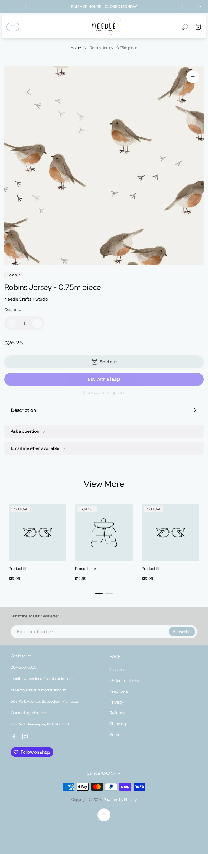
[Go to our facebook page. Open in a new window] (14, 736)
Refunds (117, 713)
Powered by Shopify (120, 799)
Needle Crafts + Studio (26, 299)
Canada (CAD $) (101, 773)
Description (23, 410)
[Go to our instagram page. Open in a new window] (25, 736)
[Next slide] (182, 6)
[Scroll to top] (104, 814)
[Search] (185, 27)
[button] (99, 593)
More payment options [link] (104, 392)
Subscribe (182, 631)
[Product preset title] (37, 532)
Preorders (118, 691)
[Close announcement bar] (200, 6)
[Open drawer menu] (13, 27)
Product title (19, 568)
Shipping (117, 724)
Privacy (116, 702)
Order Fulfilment (125, 680)
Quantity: (13, 310)
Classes (116, 669)
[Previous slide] (26, 6)
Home (76, 48)
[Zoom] (192, 76)
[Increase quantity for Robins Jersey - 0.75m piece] (37, 323)
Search (116, 734)
